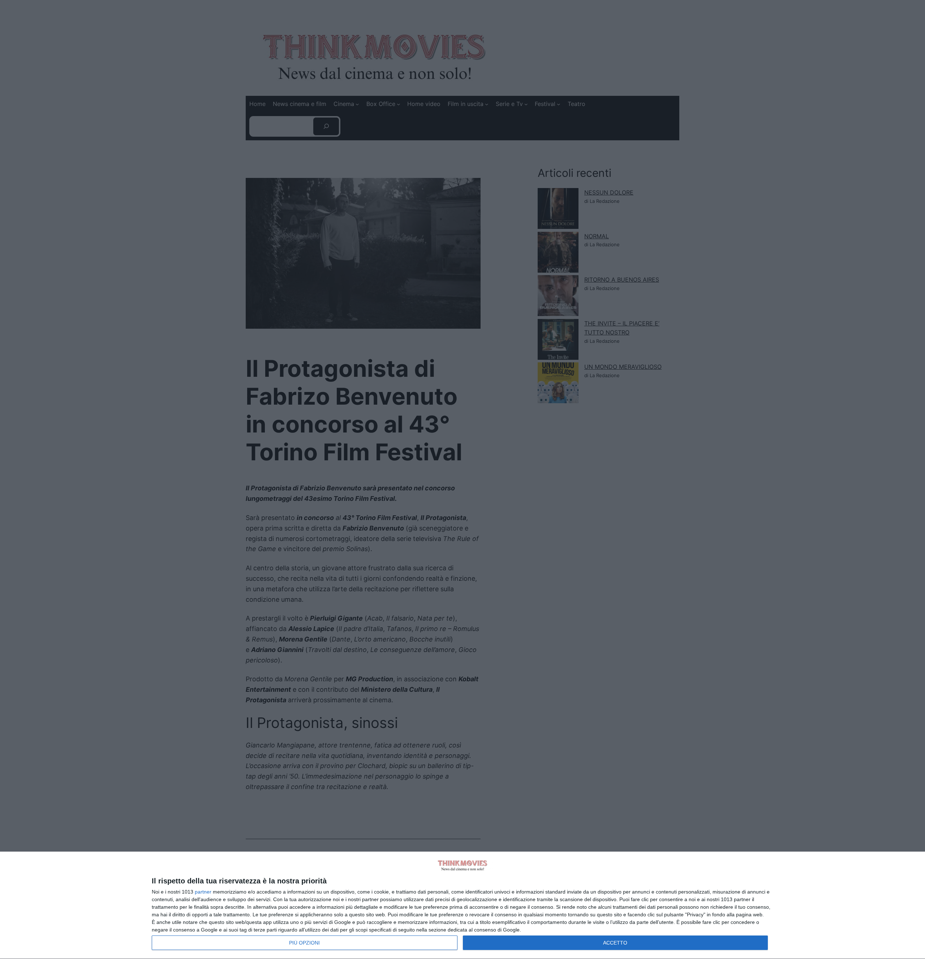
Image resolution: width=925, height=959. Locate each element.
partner (203, 891)
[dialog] (462, 905)
